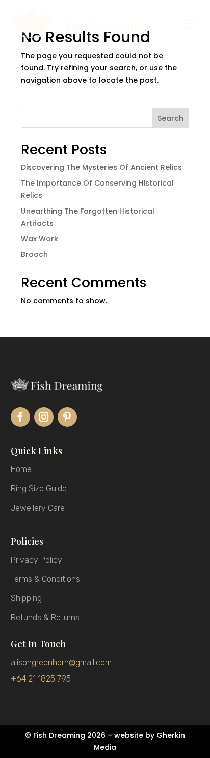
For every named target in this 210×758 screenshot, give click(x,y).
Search (170, 118)
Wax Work (39, 238)
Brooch (34, 254)
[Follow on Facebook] (20, 417)
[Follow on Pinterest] (67, 417)
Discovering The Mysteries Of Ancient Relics (101, 167)
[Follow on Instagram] (44, 417)
